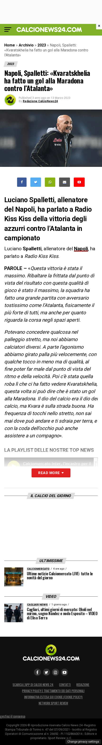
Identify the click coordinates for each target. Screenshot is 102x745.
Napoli (81, 248)
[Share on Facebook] (22, 182)
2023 (41, 45)
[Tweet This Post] (35, 182)
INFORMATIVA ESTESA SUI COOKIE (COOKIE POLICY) (53, 697)
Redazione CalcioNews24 (40, 101)
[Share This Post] (50, 182)
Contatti (65, 684)
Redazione (82, 684)
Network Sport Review (53, 703)
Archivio (26, 45)
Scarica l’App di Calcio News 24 (33, 684)
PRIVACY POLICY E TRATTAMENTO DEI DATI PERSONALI (53, 691)
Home (9, 45)
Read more (49, 473)
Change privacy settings (83, 741)
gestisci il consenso (12, 716)
